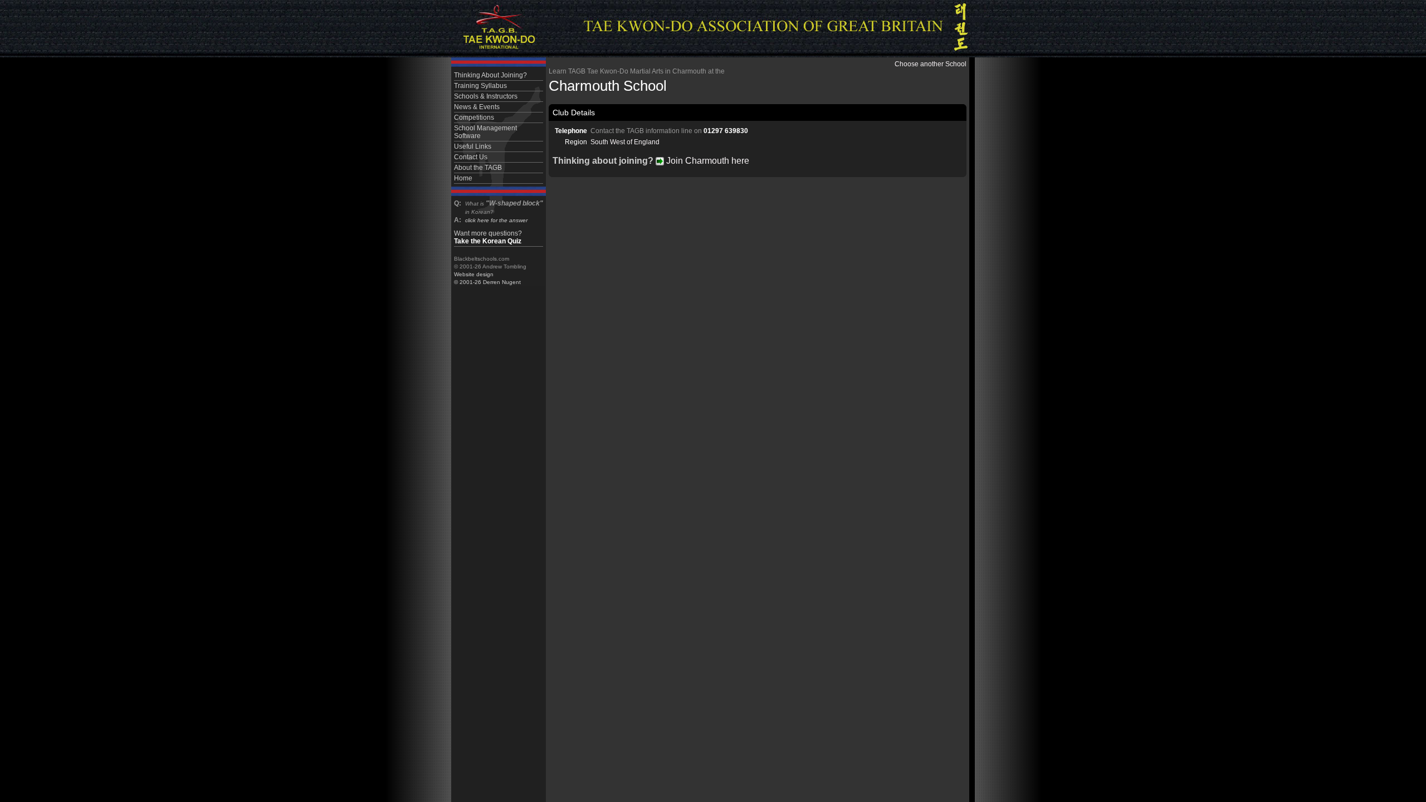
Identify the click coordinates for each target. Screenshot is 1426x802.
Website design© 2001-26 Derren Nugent (487, 278)
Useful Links (472, 146)
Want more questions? (488, 237)
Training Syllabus (480, 86)
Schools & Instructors (485, 96)
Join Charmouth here (706, 160)
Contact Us (470, 157)
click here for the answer (496, 220)
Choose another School (930, 64)
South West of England (625, 142)
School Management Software (485, 132)
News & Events (477, 107)
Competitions (474, 117)
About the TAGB (478, 168)
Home (463, 178)
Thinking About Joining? (490, 75)
